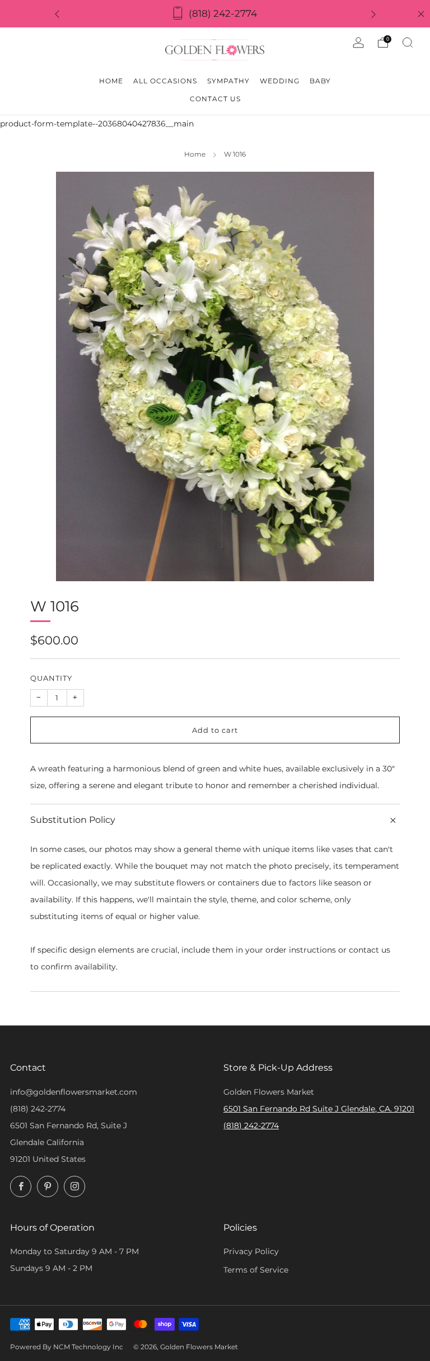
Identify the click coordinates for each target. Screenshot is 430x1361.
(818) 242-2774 (38, 1109)
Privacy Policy (251, 1251)
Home (194, 154)
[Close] (421, 14)
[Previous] (57, 13)
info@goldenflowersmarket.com (73, 1092)
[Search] (407, 42)
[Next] (373, 13)
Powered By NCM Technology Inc (66, 1347)
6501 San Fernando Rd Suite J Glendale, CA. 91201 (318, 1109)
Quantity (51, 678)
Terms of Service (255, 1270)
